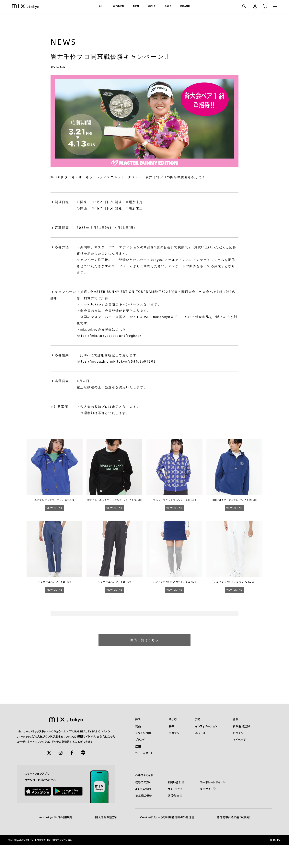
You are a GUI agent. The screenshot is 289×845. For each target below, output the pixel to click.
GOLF (152, 6)
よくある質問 (143, 789)
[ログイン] (254, 6)
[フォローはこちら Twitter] (49, 753)
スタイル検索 (143, 733)
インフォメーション (206, 726)
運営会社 (174, 795)
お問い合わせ (176, 782)
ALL (101, 6)
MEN (136, 6)
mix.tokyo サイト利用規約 (56, 817)
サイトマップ (175, 789)
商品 (138, 726)
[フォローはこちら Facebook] (72, 753)
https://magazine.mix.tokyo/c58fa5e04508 (116, 361)
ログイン (238, 733)
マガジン (174, 733)
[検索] (244, 6)
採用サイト (207, 789)
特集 (172, 726)
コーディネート (144, 753)
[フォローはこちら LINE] (83, 753)
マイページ (239, 739)
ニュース (200, 733)
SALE (168, 6)
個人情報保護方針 (106, 817)
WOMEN (118, 6)
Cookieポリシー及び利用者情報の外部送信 (167, 817)
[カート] (264, 6)
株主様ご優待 (143, 795)
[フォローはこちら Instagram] (60, 753)
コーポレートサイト (211, 782)
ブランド (140, 739)
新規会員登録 (241, 726)
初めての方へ (143, 782)
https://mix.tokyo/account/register (109, 336)
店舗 (138, 746)
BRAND (185, 6)
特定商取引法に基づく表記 (233, 817)
